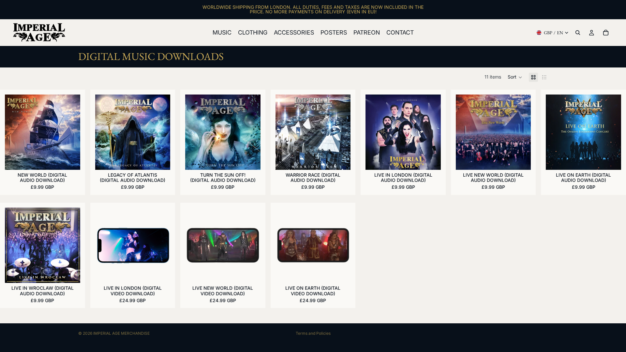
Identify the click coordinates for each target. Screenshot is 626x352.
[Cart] (606, 32)
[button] (515, 77)
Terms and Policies (313, 333)
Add (75, 159)
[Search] (578, 32)
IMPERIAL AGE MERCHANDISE (121, 333)
